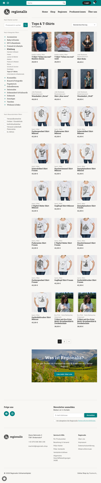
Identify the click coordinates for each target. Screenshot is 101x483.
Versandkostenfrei (14, 119)
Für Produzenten (59, 439)
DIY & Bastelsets (13, 43)
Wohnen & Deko (13, 105)
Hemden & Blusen (12, 52)
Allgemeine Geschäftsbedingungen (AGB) (61, 458)
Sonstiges (10, 69)
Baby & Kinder (13, 40)
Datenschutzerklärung (86, 446)
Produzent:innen (77, 11)
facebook (4, 3)
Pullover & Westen (13, 62)
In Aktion (10, 132)
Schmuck (11, 95)
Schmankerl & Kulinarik (17, 92)
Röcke (9, 64)
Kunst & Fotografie (14, 81)
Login (87, 3)
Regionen (62, 11)
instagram (8, 3)
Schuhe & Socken (12, 66)
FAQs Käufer (58, 446)
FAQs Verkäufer (59, 449)
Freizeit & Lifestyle (15, 46)
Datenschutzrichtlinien (86, 421)
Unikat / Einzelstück (14, 121)
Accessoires (12, 37)
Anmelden (91, 415)
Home (45, 11)
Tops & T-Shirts (12, 71)
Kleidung (11, 49)
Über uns (92, 11)
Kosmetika (11, 78)
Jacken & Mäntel (12, 57)
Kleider (9, 59)
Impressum (82, 442)
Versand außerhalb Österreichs (14, 128)
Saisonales (11, 89)
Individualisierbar (14, 124)
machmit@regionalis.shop (38, 446)
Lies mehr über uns (64, 374)
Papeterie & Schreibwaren (13, 85)
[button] (4, 478)
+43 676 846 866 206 (36, 442)
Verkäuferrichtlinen (60, 452)
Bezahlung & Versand (61, 442)
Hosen (9, 54)
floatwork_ (93, 473)
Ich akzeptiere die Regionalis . (76, 421)
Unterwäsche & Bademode (15, 74)
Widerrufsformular (85, 449)
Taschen (10, 102)
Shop (52, 11)
